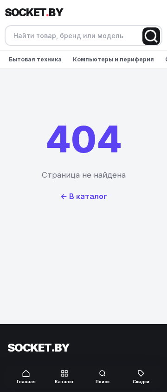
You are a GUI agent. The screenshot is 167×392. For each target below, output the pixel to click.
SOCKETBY (34, 12)
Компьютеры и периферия (113, 59)
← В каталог (83, 196)
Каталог (64, 381)
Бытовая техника (35, 59)
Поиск (102, 381)
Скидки (141, 381)
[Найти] (151, 36)
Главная (26, 381)
